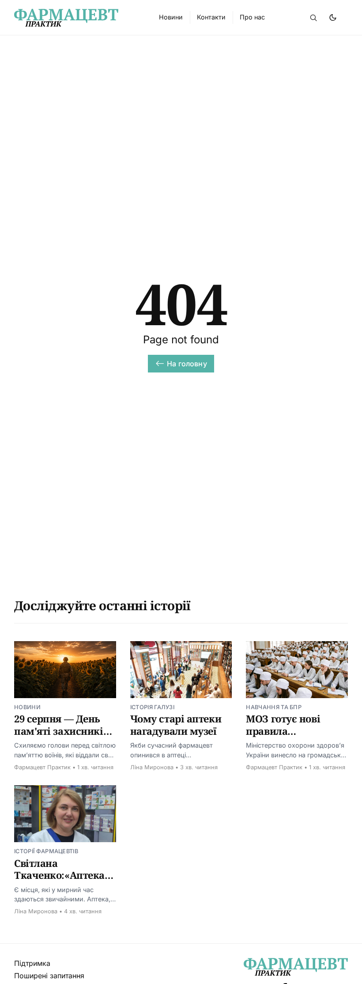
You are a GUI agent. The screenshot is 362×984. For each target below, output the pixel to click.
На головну (187, 363)
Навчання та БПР (274, 707)
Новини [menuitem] (171, 17)
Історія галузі (152, 707)
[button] (313, 17)
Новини (27, 707)
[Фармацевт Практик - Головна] (76, 18)
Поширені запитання (49, 975)
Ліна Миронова (151, 767)
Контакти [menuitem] (211, 17)
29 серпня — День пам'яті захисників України (61, 730)
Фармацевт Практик (42, 767)
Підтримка (32, 963)
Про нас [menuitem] (252, 17)
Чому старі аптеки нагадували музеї (176, 724)
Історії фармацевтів (46, 851)
